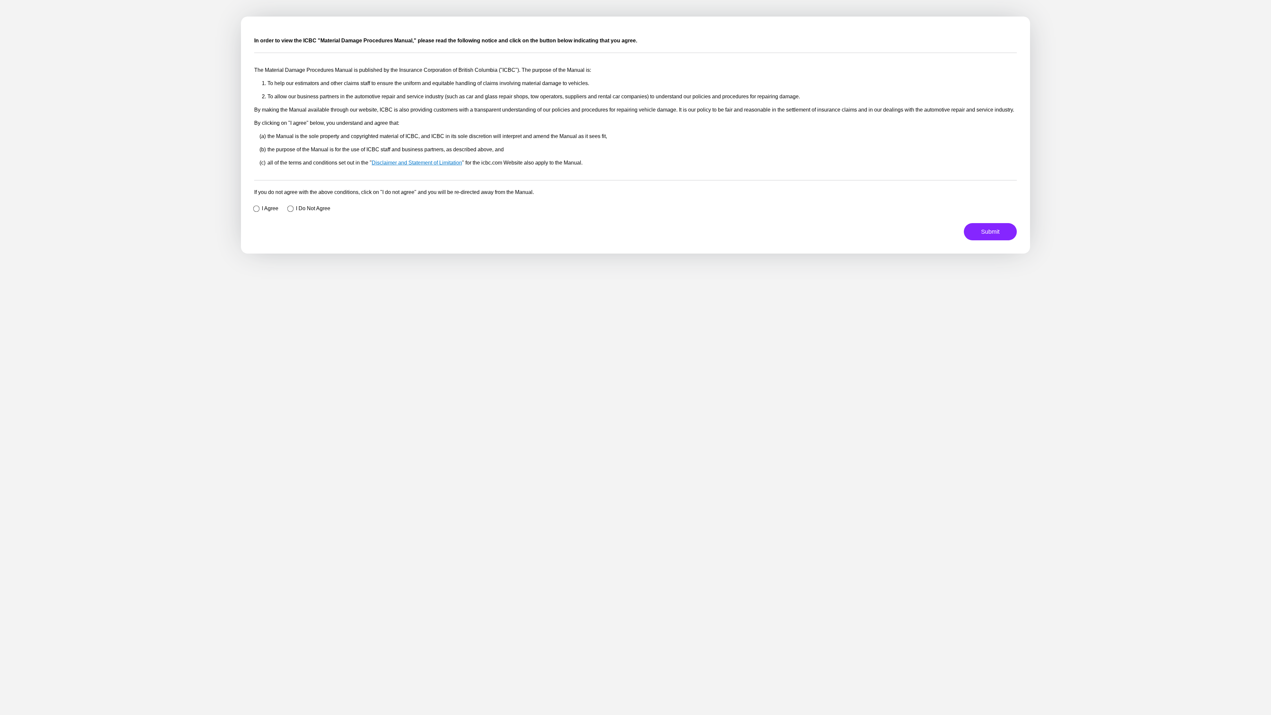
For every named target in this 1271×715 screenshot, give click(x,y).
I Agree (270, 208)
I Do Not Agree (313, 208)
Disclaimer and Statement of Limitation (417, 163)
